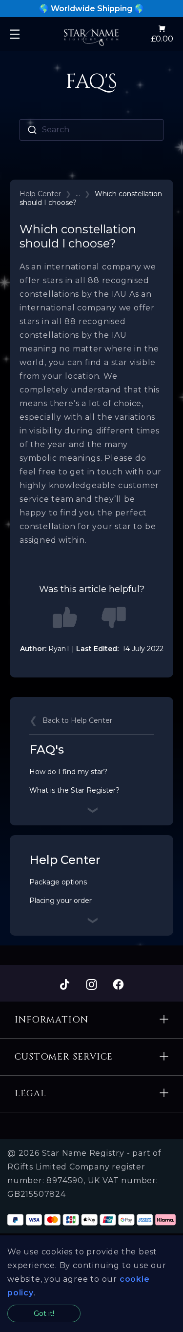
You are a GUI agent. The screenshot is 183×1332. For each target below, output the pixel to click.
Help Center (40, 193)
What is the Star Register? (74, 790)
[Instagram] (91, 985)
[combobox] (91, 130)
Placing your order (60, 900)
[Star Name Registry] (91, 34)
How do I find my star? (68, 771)
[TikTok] (64, 985)
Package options (58, 882)
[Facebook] (118, 985)
